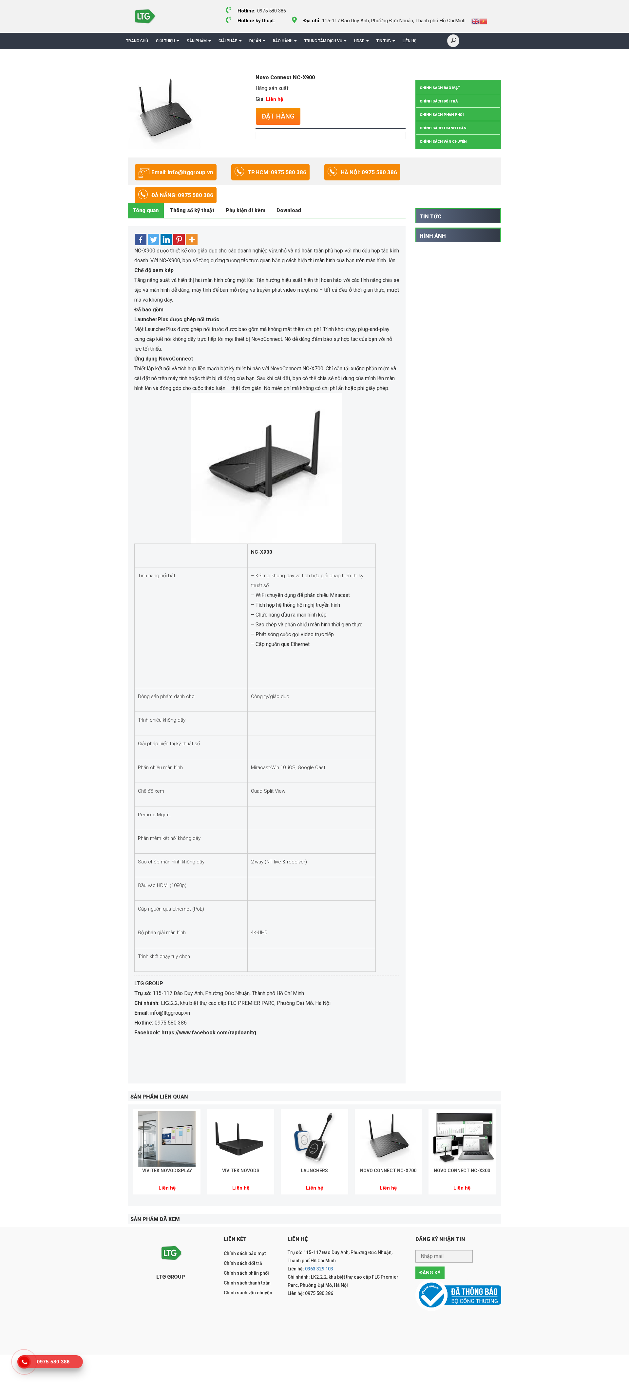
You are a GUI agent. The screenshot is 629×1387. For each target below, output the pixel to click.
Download (288, 210)
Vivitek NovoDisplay (167, 1170)
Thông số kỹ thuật (192, 210)
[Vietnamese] (483, 21)
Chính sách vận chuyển (443, 141)
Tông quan (146, 210)
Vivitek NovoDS (240, 1170)
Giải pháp (228, 41)
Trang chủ (137, 41)
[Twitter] (153, 239)
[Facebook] (140, 239)
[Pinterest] (179, 239)
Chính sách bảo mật (440, 88)
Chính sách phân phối (442, 115)
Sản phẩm (197, 41)
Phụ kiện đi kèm (245, 210)
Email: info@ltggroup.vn (182, 172)
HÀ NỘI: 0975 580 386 (369, 172)
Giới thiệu (165, 41)
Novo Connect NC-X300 (462, 1170)
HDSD (359, 41)
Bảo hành (283, 41)
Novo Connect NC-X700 (388, 1170)
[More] (192, 239)
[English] (475, 21)
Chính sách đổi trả (439, 101)
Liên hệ (409, 41)
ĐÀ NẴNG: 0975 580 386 (182, 195)
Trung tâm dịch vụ (323, 41)
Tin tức (383, 41)
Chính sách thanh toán (443, 128)
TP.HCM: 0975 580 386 (277, 172)
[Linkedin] (166, 239)
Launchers (314, 1170)
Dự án (255, 41)
